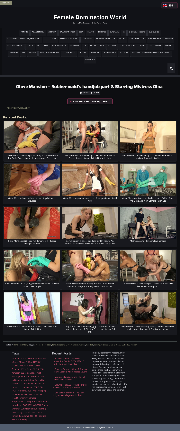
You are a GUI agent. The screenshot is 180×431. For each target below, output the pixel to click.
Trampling (94, 53)
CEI (124, 32)
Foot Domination (137, 39)
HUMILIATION (19, 365)
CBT (35, 369)
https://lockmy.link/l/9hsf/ (18, 107)
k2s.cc (30, 365)
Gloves (82, 345)
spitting (42, 415)
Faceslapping (50, 39)
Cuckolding (154, 32)
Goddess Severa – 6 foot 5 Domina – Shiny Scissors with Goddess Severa (70, 370)
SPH (23, 53)
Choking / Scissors (137, 32)
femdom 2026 (24, 390)
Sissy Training (155, 46)
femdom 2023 (19, 369)
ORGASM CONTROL (122, 345)
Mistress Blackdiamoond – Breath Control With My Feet (69, 378)
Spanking (14, 53)
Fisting (122, 39)
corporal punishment (37, 401)
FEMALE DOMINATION (30, 362)
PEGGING (17, 383)
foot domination (30, 383)
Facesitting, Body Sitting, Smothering (24, 39)
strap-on (25, 376)
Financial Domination (105, 39)
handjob (89, 345)
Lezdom (30, 46)
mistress (16, 387)
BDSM (81, 32)
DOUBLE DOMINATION (23, 394)
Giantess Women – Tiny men (160, 39)
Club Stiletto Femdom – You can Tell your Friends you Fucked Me (68, 394)
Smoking (169, 46)
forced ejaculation (43, 345)
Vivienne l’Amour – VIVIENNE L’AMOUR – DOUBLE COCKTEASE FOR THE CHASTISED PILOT (68, 361)
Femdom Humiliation (69, 39)
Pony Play (74, 46)
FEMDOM (32, 358)
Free (29, 369)
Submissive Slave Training (33, 408)
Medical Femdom (59, 46)
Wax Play (124, 53)
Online (37, 365)
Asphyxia (52, 32)
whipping (42, 390)
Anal (35, 390)
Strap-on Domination (49, 53)
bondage (31, 372)
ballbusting (17, 380)
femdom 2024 (37, 376)
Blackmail (114, 32)
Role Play (112, 46)
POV (84, 46)
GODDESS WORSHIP (33, 405)
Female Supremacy (33, 412)
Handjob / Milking (15, 46)
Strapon (32, 397)
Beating (90, 32)
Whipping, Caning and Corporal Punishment (151, 53)
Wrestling (90, 59)
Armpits (24, 32)
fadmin (96, 92)
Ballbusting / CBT (67, 32)
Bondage (102, 32)
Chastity (24, 397)
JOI (36, 415)
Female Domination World (90, 17)
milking (97, 345)
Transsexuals (109, 53)
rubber (134, 345)
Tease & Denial (69, 53)
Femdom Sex (87, 39)
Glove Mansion (72, 345)
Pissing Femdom (97, 46)
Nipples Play (42, 46)
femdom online (19, 358)
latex (41, 383)
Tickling (82, 53)
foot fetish (29, 380)
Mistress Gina (107, 345)
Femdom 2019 (26, 415)
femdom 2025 (19, 372)
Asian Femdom (38, 32)
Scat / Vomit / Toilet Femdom (132, 46)
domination (27, 387)
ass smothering (19, 419)
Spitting (32, 53)
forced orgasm (58, 345)
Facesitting (17, 412)
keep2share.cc (19, 401)
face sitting (40, 380)
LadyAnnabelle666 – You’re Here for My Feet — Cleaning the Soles (70, 386)
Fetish (15, 415)
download (16, 405)
